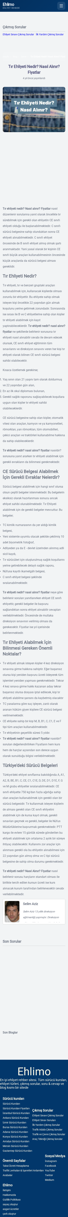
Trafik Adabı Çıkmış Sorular (47, 1129)
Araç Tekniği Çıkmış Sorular (47, 1139)
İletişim (7, 1190)
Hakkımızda (9, 1194)
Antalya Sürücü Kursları (16, 1141)
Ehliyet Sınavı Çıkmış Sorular (18, 34)
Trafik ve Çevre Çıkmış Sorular (48, 1134)
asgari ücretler (11, 1209)
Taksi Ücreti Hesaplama (16, 1165)
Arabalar (8, 1175)
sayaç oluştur (10, 1204)
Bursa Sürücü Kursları (15, 1127)
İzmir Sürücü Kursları (14, 1122)
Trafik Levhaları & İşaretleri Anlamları (23, 1170)
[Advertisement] (34, 172)
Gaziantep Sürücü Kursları (17, 1150)
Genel (23, 56)
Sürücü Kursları (11, 1103)
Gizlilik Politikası (11, 1199)
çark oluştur (9, 1213)
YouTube (50, 1170)
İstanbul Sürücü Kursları (16, 1113)
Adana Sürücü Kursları (15, 1131)
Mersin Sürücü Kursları (15, 1146)
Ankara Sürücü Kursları (16, 1117)
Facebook (50, 1165)
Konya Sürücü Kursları (15, 1136)
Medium (49, 1179)
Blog (15, 56)
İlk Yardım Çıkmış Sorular (50, 34)
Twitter (49, 1175)
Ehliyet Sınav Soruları (44, 1120)
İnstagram (51, 1161)
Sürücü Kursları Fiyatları (16, 1108)
